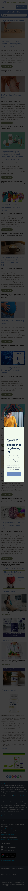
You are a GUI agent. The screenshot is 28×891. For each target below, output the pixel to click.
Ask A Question (14, 474)
